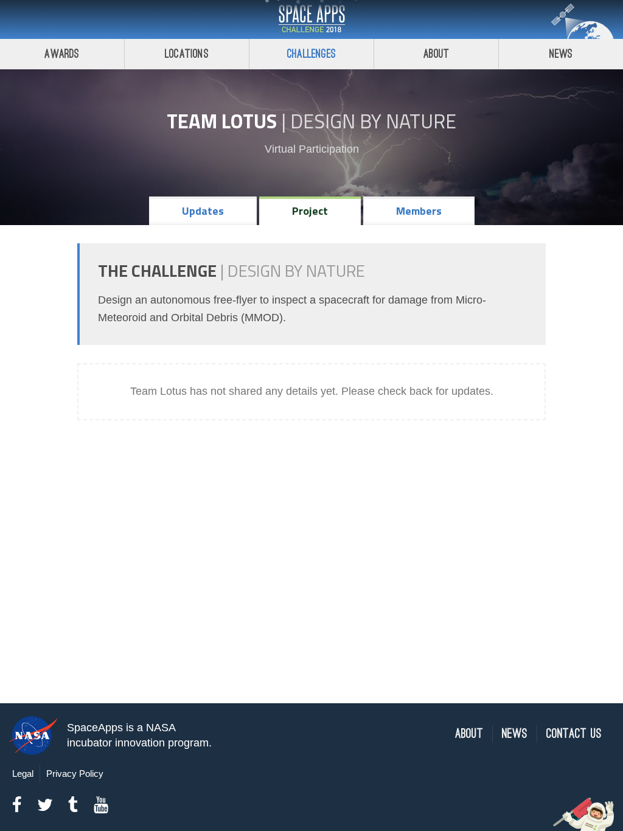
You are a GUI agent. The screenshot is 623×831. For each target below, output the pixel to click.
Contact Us (574, 734)
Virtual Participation (312, 149)
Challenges (311, 54)
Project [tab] (310, 211)
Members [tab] (419, 211)
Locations (187, 54)
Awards (61, 54)
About (436, 54)
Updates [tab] (203, 211)
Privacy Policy (74, 773)
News (561, 54)
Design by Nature (373, 121)
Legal (22, 773)
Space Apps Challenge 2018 (311, 19)
